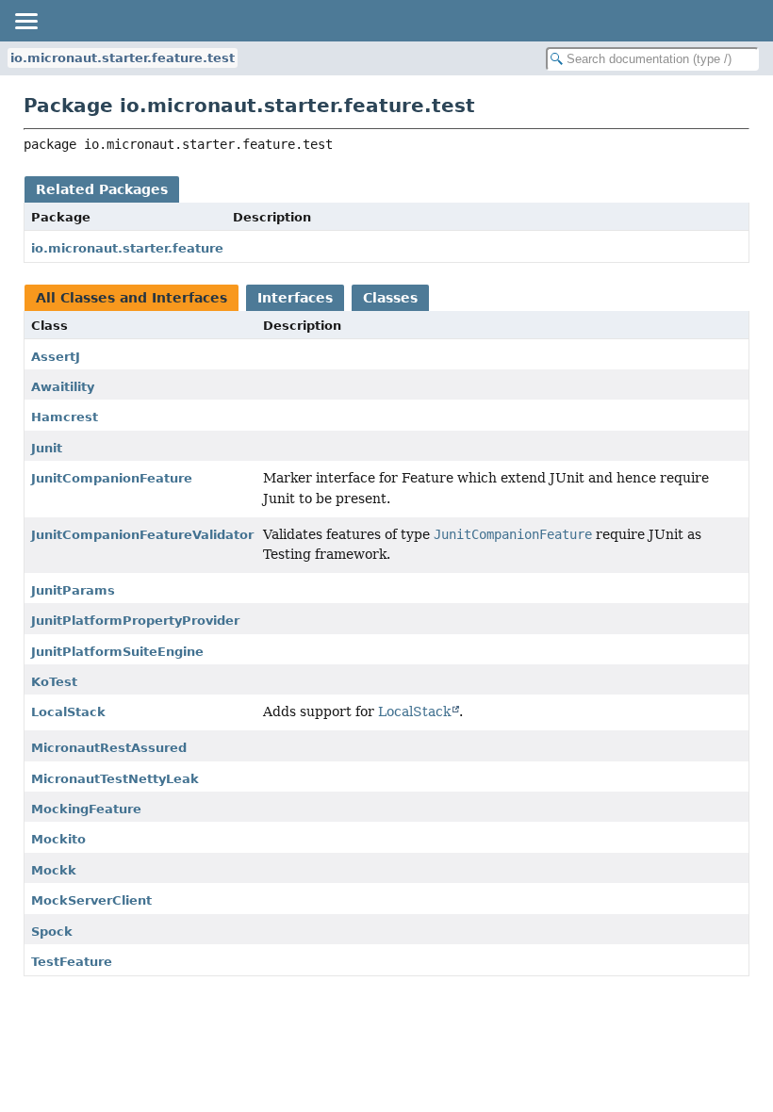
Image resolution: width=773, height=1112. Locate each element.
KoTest (54, 682)
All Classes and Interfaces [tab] (131, 297)
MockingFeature (86, 809)
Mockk (53, 870)
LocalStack (68, 712)
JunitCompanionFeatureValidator (142, 535)
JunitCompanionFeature (111, 478)
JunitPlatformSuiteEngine (117, 652)
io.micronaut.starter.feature (127, 248)
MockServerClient (91, 900)
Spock (52, 931)
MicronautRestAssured (109, 748)
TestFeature (71, 962)
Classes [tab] (390, 297)
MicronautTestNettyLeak (115, 779)
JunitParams (73, 590)
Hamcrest (64, 417)
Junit (46, 448)
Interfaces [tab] (295, 297)
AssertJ (55, 357)
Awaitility (62, 387)
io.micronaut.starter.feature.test (122, 58)
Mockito (58, 839)
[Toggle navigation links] (25, 21)
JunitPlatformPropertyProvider (135, 620)
